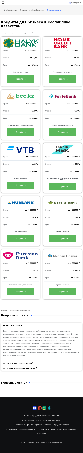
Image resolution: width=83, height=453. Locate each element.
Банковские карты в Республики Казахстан (42, 420)
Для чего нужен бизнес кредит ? (19, 363)
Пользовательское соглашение (63, 429)
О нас (26, 416)
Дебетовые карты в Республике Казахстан (33, 425)
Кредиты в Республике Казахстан (46, 416)
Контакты (43, 429)
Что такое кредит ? (14, 326)
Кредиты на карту (61, 425)
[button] (41, 325)
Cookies (42, 434)
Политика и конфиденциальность (21, 429)
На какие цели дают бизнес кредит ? (21, 368)
